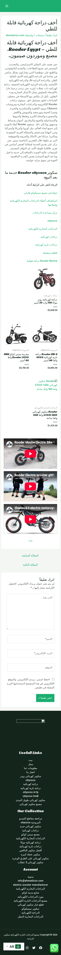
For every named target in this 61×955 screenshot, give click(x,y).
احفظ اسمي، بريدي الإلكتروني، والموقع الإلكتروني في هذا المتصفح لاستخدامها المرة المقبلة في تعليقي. (30, 683)
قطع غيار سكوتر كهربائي (31, 904)
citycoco (52, 220)
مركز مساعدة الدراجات (45, 212)
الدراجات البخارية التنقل (30, 916)
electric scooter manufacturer (30, 884)
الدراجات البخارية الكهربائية (42, 228)
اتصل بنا (30, 772)
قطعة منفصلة (50, 252)
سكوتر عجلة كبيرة (30, 854)
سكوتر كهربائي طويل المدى (30, 800)
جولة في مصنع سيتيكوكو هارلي (40, 192)
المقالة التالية (30, 564)
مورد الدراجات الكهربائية (30, 896)
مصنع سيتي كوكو (30, 834)
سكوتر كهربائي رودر (30, 776)
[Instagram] (27, 947)
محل (30, 764)
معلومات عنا (30, 768)
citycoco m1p (30, 792)
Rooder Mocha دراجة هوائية (42, 260)
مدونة (31, 876)
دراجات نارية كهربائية (46, 244)
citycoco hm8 (30, 796)
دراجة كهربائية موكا (31, 842)
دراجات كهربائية (49, 236)
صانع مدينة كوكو (30, 892)
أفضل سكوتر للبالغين (30, 850)
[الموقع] (30, 668)
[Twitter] (33, 947)
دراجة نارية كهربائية (31, 788)
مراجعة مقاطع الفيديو (30, 818)
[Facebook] (40, 947)
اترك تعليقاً (51, 35)
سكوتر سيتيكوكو (30, 908)
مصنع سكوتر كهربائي (30, 804)
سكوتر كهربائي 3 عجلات (30, 862)
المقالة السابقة (30, 555)
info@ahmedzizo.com (30, 880)
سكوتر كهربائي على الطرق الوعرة (30, 858)
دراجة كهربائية (30, 784)
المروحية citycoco (30, 822)
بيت (30, 540)
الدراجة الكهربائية (31, 912)
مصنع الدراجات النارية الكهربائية (30, 900)
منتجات (40, 35)
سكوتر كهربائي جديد (30, 826)
